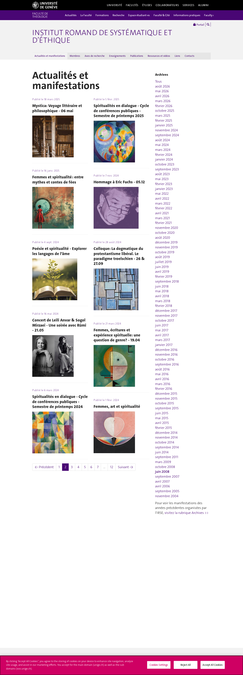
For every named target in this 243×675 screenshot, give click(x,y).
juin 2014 (162, 452)
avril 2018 (162, 296)
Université (114, 5)
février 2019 (163, 276)
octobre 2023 (164, 164)
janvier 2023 (164, 189)
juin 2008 (162, 471)
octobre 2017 (164, 320)
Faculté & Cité (162, 15)
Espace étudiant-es (139, 15)
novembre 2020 (166, 227)
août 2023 (162, 174)
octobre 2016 (164, 359)
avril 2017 (162, 335)
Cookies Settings (159, 664)
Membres (75, 55)
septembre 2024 (167, 135)
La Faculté (86, 15)
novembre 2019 (166, 247)
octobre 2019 (164, 252)
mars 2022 (162, 203)
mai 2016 (162, 374)
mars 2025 (162, 115)
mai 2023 (162, 179)
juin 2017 (161, 325)
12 (111, 467)
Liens (177, 55)
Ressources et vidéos (159, 55)
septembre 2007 (167, 476)
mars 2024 (162, 149)
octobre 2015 (164, 403)
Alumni (203, 5)
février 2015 (163, 427)
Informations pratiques (187, 15)
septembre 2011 (166, 457)
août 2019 (162, 257)
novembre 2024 (166, 130)
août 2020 (162, 237)
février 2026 (163, 106)
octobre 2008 (165, 467)
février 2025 (163, 120)
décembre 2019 (166, 242)
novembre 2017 (166, 315)
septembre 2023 (167, 169)
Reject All (186, 664)
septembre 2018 (167, 281)
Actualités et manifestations (50, 55)
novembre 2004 (166, 496)
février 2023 (163, 184)
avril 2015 (162, 423)
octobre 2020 (165, 232)
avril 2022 (162, 198)
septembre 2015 (166, 408)
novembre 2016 (166, 354)
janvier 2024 (164, 159)
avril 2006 (162, 486)
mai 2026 (162, 91)
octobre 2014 (164, 442)
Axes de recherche (95, 55)
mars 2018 (162, 301)
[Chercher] (208, 24)
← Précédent (44, 467)
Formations (102, 15)
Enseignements (117, 55)
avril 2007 (162, 481)
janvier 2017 (163, 345)
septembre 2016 (167, 364)
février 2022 (163, 208)
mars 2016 (162, 384)
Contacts (189, 55)
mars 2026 (162, 101)
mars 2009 (163, 462)
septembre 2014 (167, 447)
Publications (136, 55)
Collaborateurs (167, 5)
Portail (200, 24)
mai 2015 (161, 418)
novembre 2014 (166, 437)
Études (147, 5)
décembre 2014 (166, 432)
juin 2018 (162, 286)
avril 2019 (162, 271)
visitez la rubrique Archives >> (186, 512)
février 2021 (163, 223)
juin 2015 (161, 413)
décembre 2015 (166, 393)
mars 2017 (162, 340)
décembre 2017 (166, 310)
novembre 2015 (166, 398)
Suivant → (125, 467)
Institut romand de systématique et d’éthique (102, 36)
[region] (121, 665)
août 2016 (162, 369)
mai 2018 (162, 291)
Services (188, 5)
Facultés (132, 5)
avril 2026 (162, 96)
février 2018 (163, 305)
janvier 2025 (164, 125)
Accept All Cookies (212, 664)
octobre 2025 (164, 110)
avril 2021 (162, 213)
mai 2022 (162, 193)
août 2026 (162, 86)
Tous (158, 81)
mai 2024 (162, 145)
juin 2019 (162, 267)
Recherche (118, 15)
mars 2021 (162, 218)
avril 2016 (162, 379)
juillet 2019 (163, 262)
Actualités (71, 15)
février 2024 (163, 154)
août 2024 (162, 140)
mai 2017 (161, 330)
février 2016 (163, 388)
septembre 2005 (167, 491)
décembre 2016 (166, 349)
